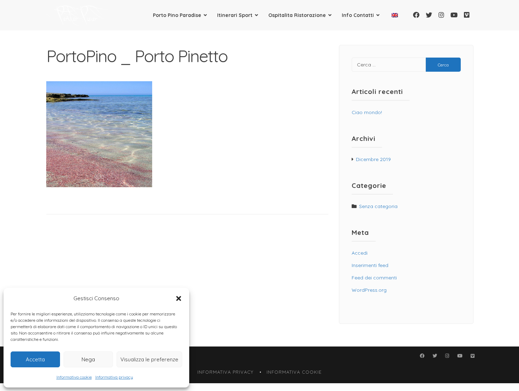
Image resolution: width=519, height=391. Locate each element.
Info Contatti (358, 15)
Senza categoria (378, 206)
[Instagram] (441, 15)
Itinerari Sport (234, 15)
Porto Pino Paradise (177, 15)
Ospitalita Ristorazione (297, 15)
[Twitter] (429, 15)
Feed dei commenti (374, 277)
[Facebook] (416, 15)
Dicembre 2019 (373, 159)
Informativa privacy (114, 377)
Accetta (35, 359)
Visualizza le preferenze (149, 359)
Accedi (360, 253)
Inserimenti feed (370, 265)
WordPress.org (369, 290)
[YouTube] (454, 15)
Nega (88, 359)
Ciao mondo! (367, 112)
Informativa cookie (74, 377)
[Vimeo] (467, 15)
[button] (178, 298)
